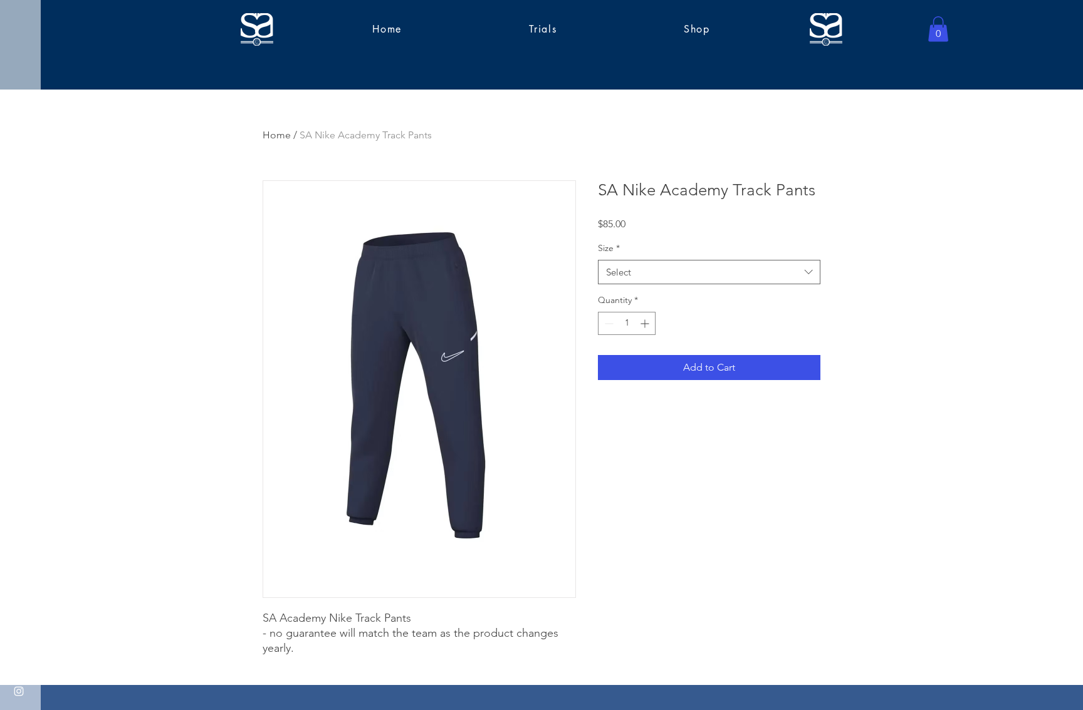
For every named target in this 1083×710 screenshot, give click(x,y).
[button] (938, 29)
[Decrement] (607, 323)
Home (277, 135)
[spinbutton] (626, 323)
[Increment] (646, 323)
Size (609, 248)
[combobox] (709, 272)
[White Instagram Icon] (19, 691)
